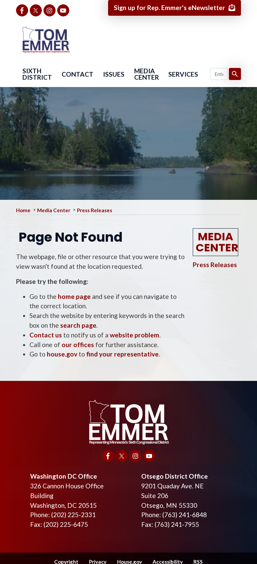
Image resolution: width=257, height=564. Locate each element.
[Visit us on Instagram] (50, 10)
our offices (78, 344)
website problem (134, 335)
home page (74, 296)
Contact (77, 74)
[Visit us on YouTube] (63, 10)
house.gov (62, 354)
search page (78, 325)
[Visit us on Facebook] (22, 10)
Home (23, 210)
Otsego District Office (174, 476)
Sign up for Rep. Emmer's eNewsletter (169, 7)
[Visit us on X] (36, 10)
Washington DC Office (63, 476)
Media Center (146, 74)
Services (183, 74)
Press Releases (94, 210)
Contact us (45, 335)
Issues (113, 74)
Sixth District (37, 74)
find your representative (122, 354)
